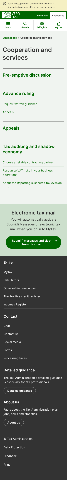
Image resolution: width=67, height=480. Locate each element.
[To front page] (11, 15)
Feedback (10, 456)
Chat (7, 326)
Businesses (58, 15)
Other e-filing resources (20, 288)
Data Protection (14, 447)
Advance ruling (18, 93)
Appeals (8, 112)
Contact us (11, 334)
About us (13, 422)
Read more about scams (42, 7)
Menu (8, 27)
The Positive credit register (22, 296)
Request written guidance (20, 104)
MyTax (8, 272)
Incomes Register (15, 304)
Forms (8, 350)
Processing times (15, 358)
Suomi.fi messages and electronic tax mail (31, 242)
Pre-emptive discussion (27, 75)
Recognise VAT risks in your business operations (28, 173)
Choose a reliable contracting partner (28, 162)
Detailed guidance (19, 390)
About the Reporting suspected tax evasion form (32, 185)
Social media (12, 342)
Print (7, 464)
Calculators (11, 280)
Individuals (42, 15)
